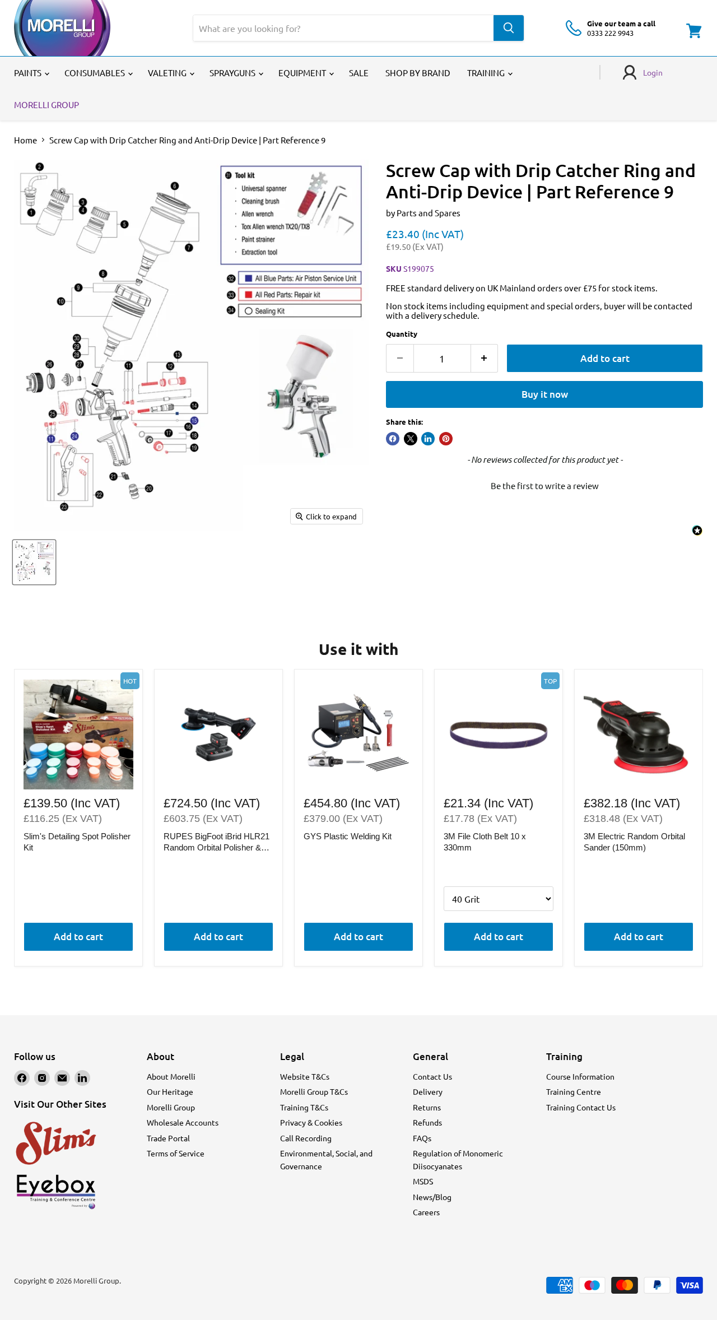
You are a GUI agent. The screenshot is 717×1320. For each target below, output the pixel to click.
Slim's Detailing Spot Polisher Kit (77, 841)
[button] (544, 484)
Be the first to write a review (545, 485)
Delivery (428, 1091)
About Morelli (171, 1076)
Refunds (427, 1122)
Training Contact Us (581, 1107)
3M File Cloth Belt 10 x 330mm (485, 841)
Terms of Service (175, 1153)
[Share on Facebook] (392, 438)
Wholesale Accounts (182, 1122)
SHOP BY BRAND (417, 72)
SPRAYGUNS (233, 72)
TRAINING (486, 72)
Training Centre (573, 1091)
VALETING (168, 72)
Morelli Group (171, 1107)
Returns (427, 1107)
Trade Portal (168, 1138)
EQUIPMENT (303, 72)
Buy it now (545, 394)
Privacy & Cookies (311, 1122)
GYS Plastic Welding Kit (348, 836)
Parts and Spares (428, 212)
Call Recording (306, 1138)
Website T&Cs (304, 1076)
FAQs (422, 1138)
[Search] (508, 28)
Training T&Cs (304, 1107)
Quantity (401, 333)
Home (25, 140)
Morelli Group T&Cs (314, 1091)
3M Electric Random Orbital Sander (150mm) (634, 841)
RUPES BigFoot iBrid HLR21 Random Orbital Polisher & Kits (216, 842)
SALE (359, 72)
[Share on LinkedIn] (428, 438)
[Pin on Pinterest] (446, 438)
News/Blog (432, 1197)
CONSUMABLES (95, 72)
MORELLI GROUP (46, 104)
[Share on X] (410, 438)
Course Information (580, 1076)
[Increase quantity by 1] (485, 358)
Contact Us (432, 1076)
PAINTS (28, 72)
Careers (426, 1212)
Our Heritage (170, 1091)
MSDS (423, 1181)
